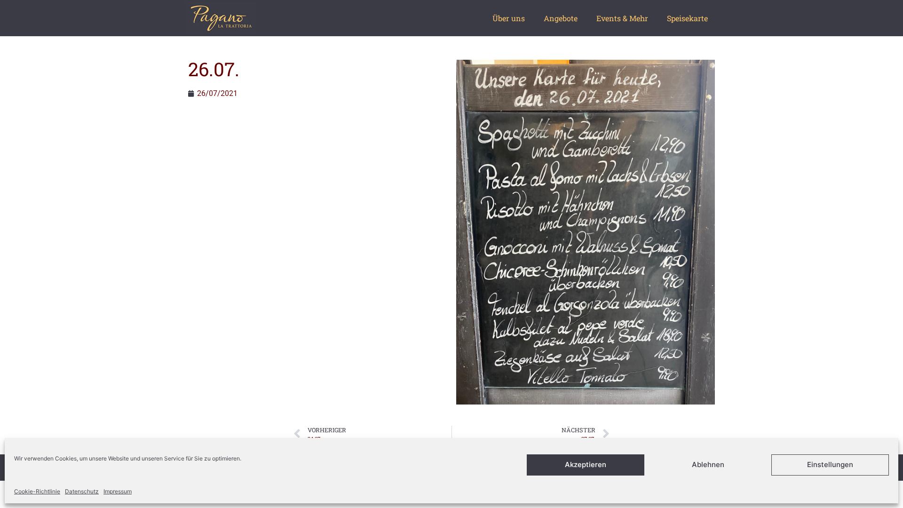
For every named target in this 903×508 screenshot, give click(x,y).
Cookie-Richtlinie (37, 491)
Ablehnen (708, 464)
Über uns (508, 18)
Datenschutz (82, 491)
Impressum (117, 491)
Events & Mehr (622, 18)
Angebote (561, 18)
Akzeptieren (585, 464)
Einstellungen (830, 464)
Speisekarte (687, 18)
